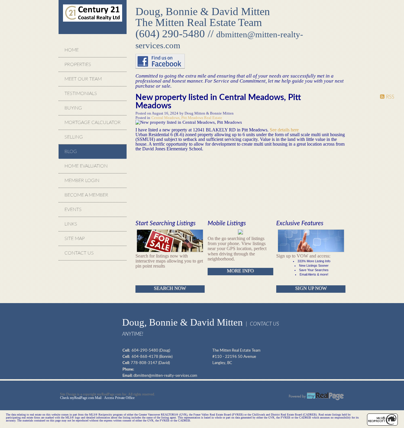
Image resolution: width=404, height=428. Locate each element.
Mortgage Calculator (92, 122)
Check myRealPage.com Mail (80, 398)
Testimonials (80, 93)
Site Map (74, 238)
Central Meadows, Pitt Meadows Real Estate (186, 118)
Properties (77, 64)
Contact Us (79, 253)
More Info (240, 270)
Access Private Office (119, 398)
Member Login (81, 180)
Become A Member (86, 195)
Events (73, 209)
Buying (73, 108)
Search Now (170, 288)
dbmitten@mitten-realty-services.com (165, 376)
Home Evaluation (86, 166)
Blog (70, 151)
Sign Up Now (311, 288)
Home (71, 50)
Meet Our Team (83, 79)
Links (70, 224)
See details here (284, 129)
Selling (73, 137)
